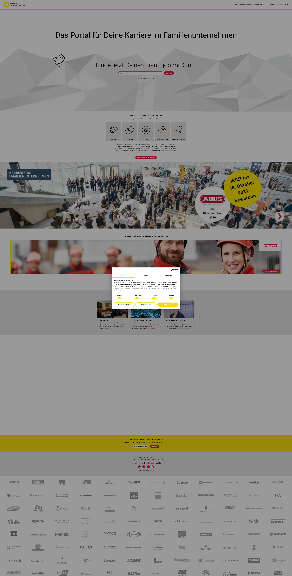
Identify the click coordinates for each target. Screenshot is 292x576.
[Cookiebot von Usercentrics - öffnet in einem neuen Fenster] (172, 270)
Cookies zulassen (168, 304)
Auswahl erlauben (146, 304)
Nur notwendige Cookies (124, 304)
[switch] (137, 298)
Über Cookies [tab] (168, 275)
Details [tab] (146, 275)
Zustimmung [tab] (123, 275)
